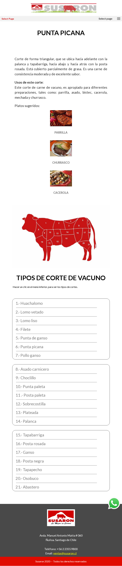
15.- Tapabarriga (30, 434)
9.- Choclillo (26, 377)
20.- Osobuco (27, 478)
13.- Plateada (27, 412)
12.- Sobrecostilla (31, 403)
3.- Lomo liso (26, 320)
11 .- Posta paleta (30, 395)
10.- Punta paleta (30, 386)
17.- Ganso (25, 452)
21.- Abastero (27, 486)
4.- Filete (23, 329)
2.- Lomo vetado (29, 312)
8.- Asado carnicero (32, 369)
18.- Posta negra (30, 461)
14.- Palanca (26, 421)
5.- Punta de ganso (31, 337)
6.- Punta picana (29, 346)
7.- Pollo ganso (28, 355)
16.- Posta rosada (31, 443)
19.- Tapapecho (29, 469)
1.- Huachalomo (29, 303)
